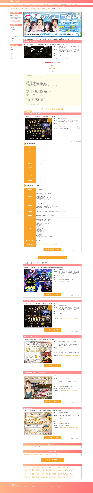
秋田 (25, 6)
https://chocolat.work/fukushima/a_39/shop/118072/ (68, 390)
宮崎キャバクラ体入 (44, 477)
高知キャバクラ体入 (70, 476)
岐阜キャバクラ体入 (61, 469)
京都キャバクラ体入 (61, 470)
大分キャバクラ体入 (44, 476)
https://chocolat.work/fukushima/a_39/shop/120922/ (68, 427)
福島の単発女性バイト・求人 (39, 454)
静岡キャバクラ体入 (44, 469)
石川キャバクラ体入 (27, 473)
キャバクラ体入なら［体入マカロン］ (17, 8)
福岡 (53, 6)
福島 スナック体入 (62, 53)
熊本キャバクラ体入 (27, 477)
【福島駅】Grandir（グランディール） (35, 372)
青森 (32, 6)
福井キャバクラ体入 (44, 473)
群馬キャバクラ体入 (27, 469)
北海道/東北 (64, 4)
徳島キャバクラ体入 (53, 476)
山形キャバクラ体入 (70, 470)
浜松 (50, 6)
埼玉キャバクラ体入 (62, 467)
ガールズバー (12, 29)
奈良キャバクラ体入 (44, 471)
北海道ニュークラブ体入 (70, 469)
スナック (12, 33)
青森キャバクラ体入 (70, 471)
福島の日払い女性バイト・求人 (51, 454)
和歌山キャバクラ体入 (62, 471)
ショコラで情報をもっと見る (52, 249)
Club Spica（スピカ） (30, 408)
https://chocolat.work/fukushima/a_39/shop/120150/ (68, 355)
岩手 (28, 6)
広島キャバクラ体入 (36, 473)
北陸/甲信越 (74, 4)
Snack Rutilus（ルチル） (31, 336)
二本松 (11, 58)
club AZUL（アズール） (31, 265)
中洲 (56, 6)
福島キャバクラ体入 (28, 8)
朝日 (11, 55)
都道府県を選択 (26, 486)
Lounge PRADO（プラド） (32, 113)
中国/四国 (54, 4)
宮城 (15, 6)
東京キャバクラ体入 (27, 467)
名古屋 (43, 6)
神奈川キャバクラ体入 (36, 467)
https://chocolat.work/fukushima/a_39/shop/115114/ (46, 244)
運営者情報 (34, 486)
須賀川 (11, 56)
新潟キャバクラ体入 (27, 474)
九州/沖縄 (45, 4)
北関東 (24, 4)
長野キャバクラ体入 (53, 474)
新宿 (35, 6)
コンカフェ (12, 38)
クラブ (11, 31)
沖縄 (63, 6)
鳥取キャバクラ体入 (36, 474)
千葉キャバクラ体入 (45, 467)
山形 (22, 6)
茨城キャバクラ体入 (70, 467)
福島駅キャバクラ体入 (37, 8)
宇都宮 (39, 6)
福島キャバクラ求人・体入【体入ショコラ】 (32, 446)
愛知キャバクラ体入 (36, 469)
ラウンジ (12, 34)
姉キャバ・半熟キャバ (14, 36)
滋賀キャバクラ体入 (27, 471)
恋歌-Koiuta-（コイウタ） (31, 41)
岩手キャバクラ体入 (53, 471)
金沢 (59, 6)
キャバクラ (12, 27)
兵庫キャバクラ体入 (44, 470)
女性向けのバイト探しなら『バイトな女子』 (52, 486)
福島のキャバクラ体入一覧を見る (52, 257)
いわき (11, 53)
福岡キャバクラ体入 (44, 474)
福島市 (11, 49)
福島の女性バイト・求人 (28, 454)
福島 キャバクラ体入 (62, 275)
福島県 (60, 57)
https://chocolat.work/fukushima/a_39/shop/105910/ (68, 282)
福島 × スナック (52, 68)
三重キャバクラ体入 (53, 469)
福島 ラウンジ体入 (62, 383)
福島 (19, 6)
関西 (31, 4)
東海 (38, 4)
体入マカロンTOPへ (52, 460)
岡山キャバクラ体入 (53, 473)
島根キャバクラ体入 (61, 474)
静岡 (46, 6)
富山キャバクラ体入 (61, 473)
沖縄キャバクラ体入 (62, 477)
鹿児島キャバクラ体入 (53, 477)
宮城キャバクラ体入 (36, 470)
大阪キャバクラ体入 (27, 470)
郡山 (11, 51)
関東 (17, 4)
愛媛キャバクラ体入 (36, 477)
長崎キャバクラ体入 (70, 474)
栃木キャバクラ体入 (53, 467)
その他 (11, 40)
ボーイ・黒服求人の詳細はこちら (32, 104)
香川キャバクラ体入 (36, 476)
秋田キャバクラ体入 (36, 471)
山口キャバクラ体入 (70, 473)
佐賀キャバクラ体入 (61, 476)
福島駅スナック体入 (46, 8)
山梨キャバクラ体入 (27, 476)
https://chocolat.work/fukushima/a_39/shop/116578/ (68, 318)
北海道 (12, 6)
